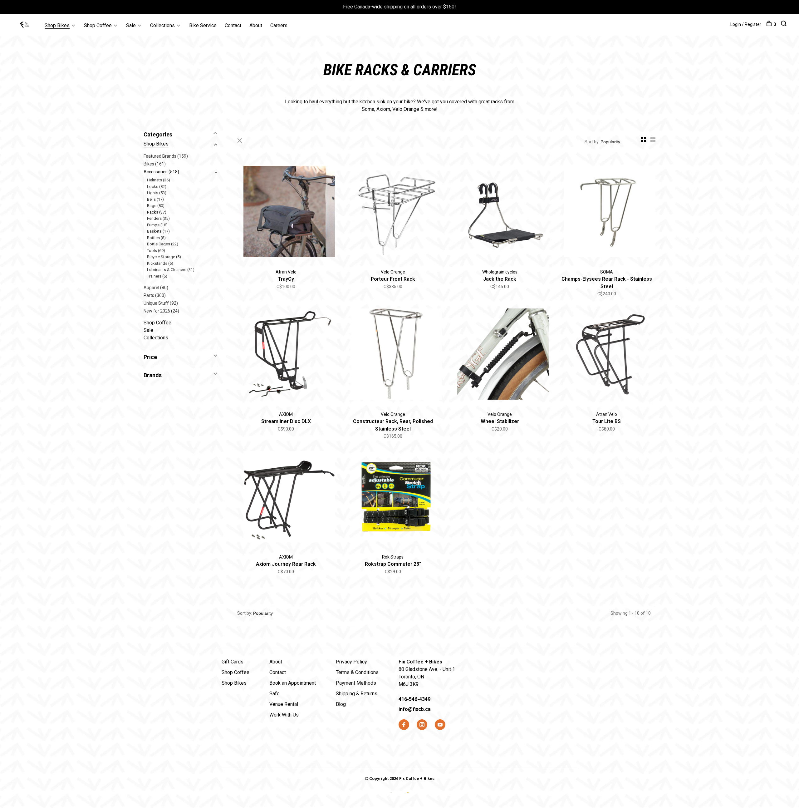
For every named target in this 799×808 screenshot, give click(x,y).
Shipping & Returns (356, 694)
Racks (156, 212)
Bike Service (203, 25)
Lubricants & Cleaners (170, 269)
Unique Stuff (161, 303)
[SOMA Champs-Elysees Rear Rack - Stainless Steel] (607, 213)
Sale (131, 25)
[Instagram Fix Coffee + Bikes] (422, 725)
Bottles (156, 237)
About (255, 25)
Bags (155, 205)
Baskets (158, 231)
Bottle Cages (162, 244)
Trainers (157, 276)
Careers (278, 25)
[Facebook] (404, 725)
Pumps (157, 225)
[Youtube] (440, 725)
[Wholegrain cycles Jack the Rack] (500, 213)
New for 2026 (161, 310)
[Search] (784, 24)
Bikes (155, 163)
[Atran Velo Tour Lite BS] (607, 355)
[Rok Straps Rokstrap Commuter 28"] (393, 498)
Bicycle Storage (164, 256)
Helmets (158, 180)
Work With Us (284, 715)
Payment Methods (356, 683)
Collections (162, 25)
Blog (341, 704)
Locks (156, 186)
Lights (156, 192)
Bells (155, 199)
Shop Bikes (57, 25)
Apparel (156, 287)
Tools (156, 250)
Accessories (161, 171)
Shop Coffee (98, 25)
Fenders (158, 218)
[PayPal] (408, 798)
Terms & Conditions (357, 672)
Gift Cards (232, 662)
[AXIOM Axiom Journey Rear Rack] (286, 498)
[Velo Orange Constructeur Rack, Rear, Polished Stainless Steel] (393, 355)
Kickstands (160, 263)
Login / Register (745, 24)
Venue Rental (283, 704)
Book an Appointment (292, 683)
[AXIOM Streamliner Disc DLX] (286, 355)
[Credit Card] (392, 798)
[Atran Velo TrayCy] (286, 213)
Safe (274, 694)
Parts (155, 295)
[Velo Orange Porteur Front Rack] (393, 213)
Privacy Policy (351, 662)
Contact (233, 25)
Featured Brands (166, 156)
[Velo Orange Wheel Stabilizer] (500, 355)
